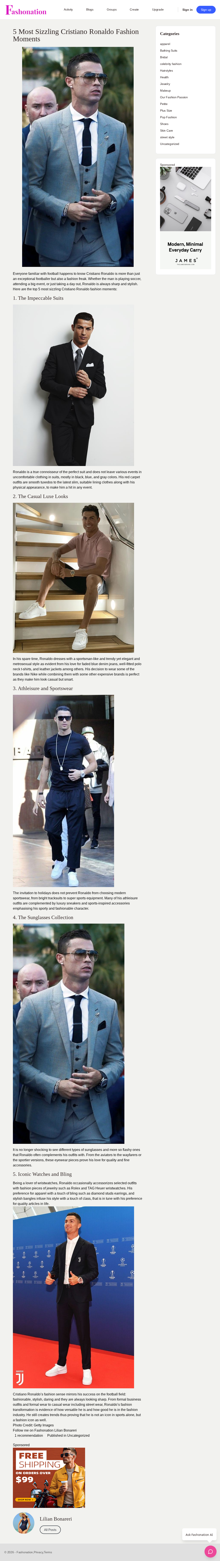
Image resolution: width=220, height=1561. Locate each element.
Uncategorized (78, 1435)
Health (164, 77)
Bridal (164, 57)
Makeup (165, 90)
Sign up (206, 9)
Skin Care (166, 130)
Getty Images (44, 1425)
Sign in (187, 9)
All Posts (50, 1530)
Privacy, (39, 1552)
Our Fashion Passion (174, 97)
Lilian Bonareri (65, 1430)
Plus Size (166, 110)
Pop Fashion (168, 117)
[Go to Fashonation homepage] (25, 10)
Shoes (164, 124)
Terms (48, 1552)
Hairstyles (166, 70)
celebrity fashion (170, 64)
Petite (164, 104)
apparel (165, 44)
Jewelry (165, 84)
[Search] (172, 9)
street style (167, 137)
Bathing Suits (168, 50)
